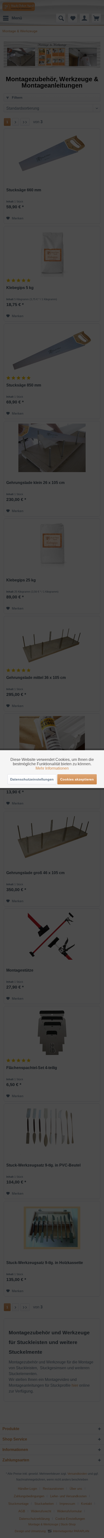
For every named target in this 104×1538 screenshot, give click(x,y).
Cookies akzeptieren (77, 779)
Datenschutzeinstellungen (32, 779)
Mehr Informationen (52, 768)
